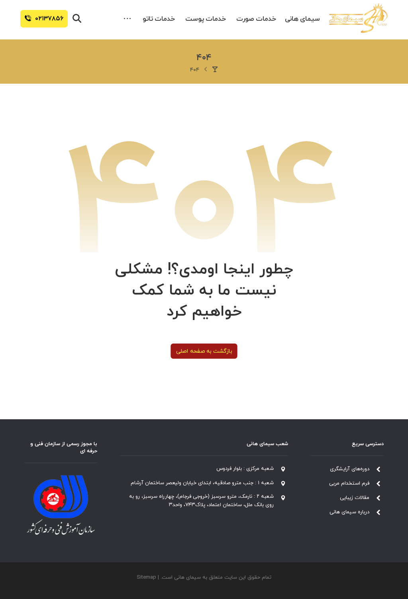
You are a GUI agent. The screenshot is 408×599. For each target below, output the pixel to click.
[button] (127, 19)
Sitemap (146, 577)
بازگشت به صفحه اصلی (204, 351)
